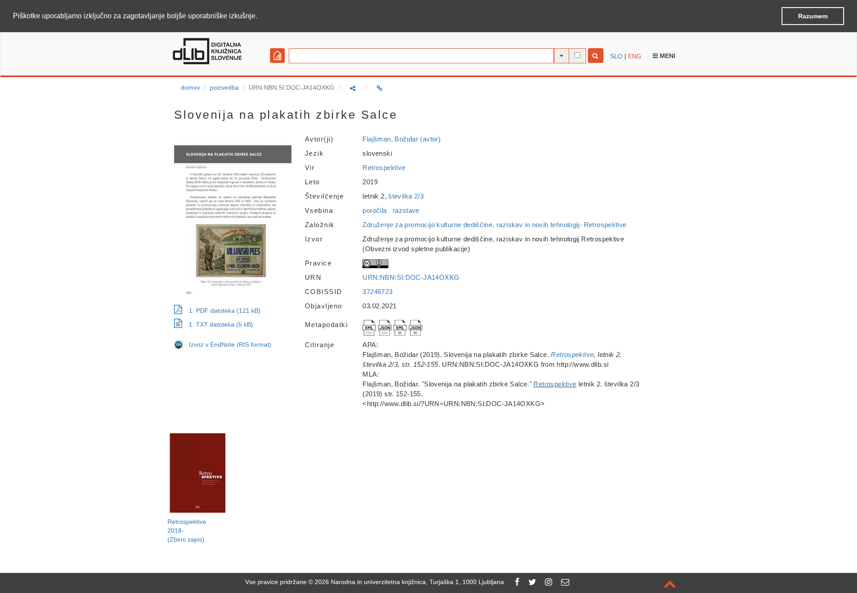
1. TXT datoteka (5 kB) (221, 324)
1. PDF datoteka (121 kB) (225, 310)
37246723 (377, 291)
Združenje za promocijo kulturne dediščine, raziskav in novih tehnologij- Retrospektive (494, 224)
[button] (260, 16)
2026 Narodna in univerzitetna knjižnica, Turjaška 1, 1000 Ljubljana (409, 581)
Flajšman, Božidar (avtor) (401, 139)
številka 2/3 (406, 196)
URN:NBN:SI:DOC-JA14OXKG (410, 277)
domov (190, 87)
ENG (634, 56)
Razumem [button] (813, 16)
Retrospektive (383, 167)
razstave (406, 210)
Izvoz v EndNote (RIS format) (227, 344)
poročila (374, 210)
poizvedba (224, 87)
